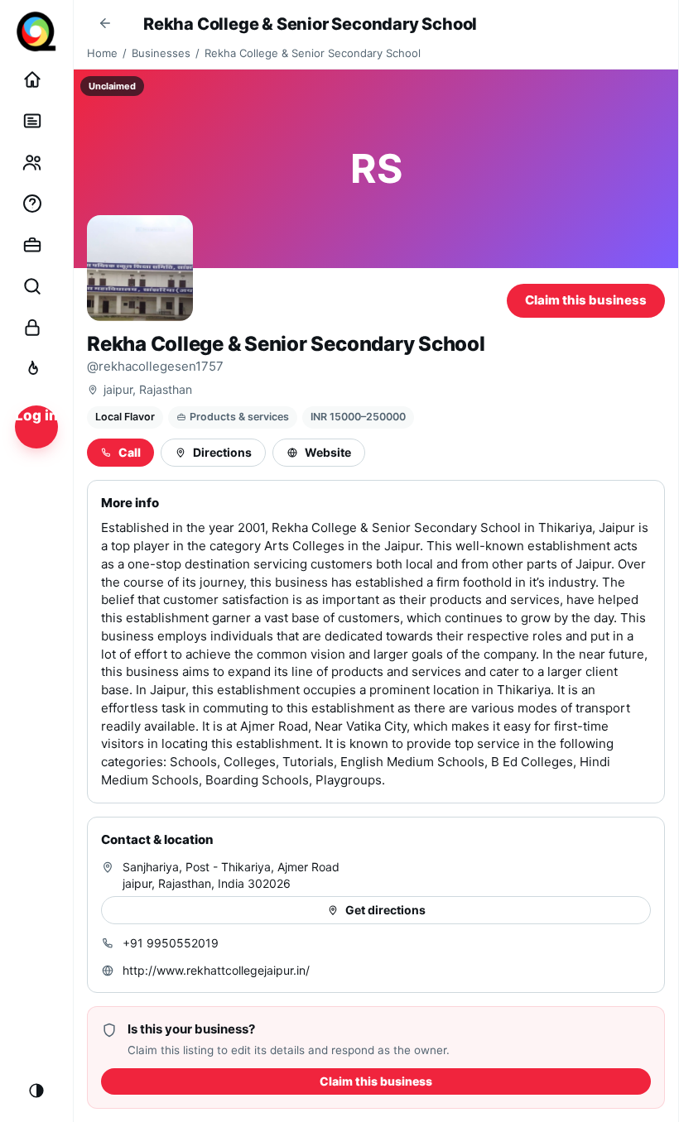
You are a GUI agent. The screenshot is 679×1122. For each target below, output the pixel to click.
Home (102, 53)
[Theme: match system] (36, 1090)
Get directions (385, 910)
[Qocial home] (36, 31)
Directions (222, 452)
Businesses (161, 53)
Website (328, 452)
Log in (36, 415)
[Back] (105, 23)
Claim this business (586, 300)
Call (129, 452)
